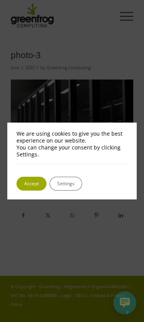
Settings (65, 183)
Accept (31, 183)
